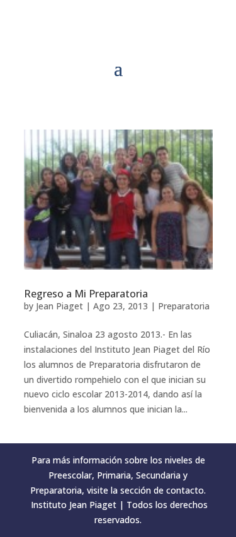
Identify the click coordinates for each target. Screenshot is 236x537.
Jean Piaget (59, 306)
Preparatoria (184, 306)
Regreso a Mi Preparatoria (86, 294)
